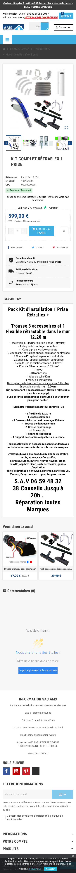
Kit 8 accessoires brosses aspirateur (56, 569)
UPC (8, 184)
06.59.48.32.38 (26, 13)
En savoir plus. (34, 869)
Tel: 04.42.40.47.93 (12, 17)
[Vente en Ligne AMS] (13, 27)
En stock (10, 181)
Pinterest (62, 247)
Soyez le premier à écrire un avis (38, 670)
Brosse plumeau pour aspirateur (20, 569)
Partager (17, 247)
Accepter (50, 869)
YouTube (16, 771)
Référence (11, 177)
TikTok (35, 771)
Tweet (40, 247)
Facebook (6, 771)
